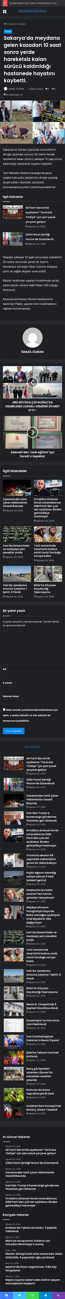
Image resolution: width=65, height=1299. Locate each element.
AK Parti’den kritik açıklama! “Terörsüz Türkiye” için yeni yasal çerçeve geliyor (41, 764)
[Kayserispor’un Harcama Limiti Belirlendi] (14, 1025)
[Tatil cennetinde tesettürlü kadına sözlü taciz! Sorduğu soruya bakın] (48, 534)
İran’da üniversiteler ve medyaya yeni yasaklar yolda (16, 549)
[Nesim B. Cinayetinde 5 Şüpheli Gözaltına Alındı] (14, 1009)
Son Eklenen (33, 746)
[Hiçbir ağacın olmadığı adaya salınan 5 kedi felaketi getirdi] (14, 877)
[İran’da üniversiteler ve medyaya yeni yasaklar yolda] (17, 534)
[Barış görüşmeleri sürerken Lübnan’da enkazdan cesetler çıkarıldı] (14, 1073)
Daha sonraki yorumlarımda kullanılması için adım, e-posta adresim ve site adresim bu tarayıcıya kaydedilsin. (30, 715)
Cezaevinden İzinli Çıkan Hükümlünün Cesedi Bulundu (15, 502)
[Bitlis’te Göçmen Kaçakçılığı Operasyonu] (48, 574)
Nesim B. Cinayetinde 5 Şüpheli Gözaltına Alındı (42, 1006)
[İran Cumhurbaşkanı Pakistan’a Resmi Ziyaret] (14, 1041)
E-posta (8, 682)
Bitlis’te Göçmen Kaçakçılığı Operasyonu (45, 588)
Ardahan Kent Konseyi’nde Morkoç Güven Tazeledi (43, 1108)
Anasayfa (11, 23)
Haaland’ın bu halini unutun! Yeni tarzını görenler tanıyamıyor (40, 893)
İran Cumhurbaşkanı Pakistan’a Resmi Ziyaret (42, 1038)
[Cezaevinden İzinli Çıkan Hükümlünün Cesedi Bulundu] (17, 488)
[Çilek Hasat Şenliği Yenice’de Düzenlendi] (13, 239)
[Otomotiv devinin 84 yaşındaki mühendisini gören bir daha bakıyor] (14, 860)
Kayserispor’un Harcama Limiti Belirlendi (42, 1022)
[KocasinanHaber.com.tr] (32, 11)
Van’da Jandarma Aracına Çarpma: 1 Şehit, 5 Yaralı (15, 588)
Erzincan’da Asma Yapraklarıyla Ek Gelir (40, 1091)
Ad (5, 669)
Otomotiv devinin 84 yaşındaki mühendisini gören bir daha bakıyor (41, 859)
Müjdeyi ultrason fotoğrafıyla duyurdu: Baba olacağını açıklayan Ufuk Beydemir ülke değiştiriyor (43, 915)
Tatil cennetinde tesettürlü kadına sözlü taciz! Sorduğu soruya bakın (47, 551)
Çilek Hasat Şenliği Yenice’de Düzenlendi (40, 781)
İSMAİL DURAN (16, 89)
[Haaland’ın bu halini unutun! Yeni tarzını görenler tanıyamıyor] (14, 895)
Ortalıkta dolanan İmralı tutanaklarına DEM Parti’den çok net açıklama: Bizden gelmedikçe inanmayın (48, 507)
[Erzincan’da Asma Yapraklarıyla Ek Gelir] (14, 1095)
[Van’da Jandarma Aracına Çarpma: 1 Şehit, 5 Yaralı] (17, 574)
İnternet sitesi (11, 696)
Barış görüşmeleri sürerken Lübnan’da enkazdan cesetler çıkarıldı (39, 1074)
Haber (22, 23)
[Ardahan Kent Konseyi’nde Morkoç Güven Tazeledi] (14, 1111)
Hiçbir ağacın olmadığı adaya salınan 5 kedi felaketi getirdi (41, 876)
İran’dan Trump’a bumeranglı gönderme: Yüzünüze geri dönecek (41, 816)
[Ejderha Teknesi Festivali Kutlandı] (14, 1057)
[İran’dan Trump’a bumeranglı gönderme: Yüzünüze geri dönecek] (14, 818)
